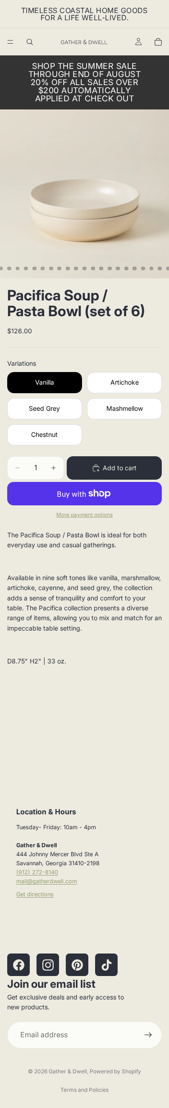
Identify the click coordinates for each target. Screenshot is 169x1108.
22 (160, 268)
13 (85, 268)
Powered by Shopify (115, 1071)
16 (109, 268)
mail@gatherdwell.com (46, 881)
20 (143, 268)
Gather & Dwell (68, 1071)
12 (76, 268)
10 (59, 268)
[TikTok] (106, 965)
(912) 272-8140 (37, 872)
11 (68, 268)
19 (135, 268)
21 (151, 268)
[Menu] (10, 42)
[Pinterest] (77, 965)
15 (101, 268)
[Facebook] (18, 965)
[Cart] (158, 42)
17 (118, 268)
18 (126, 268)
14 (93, 268)
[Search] (30, 42)
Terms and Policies (84, 1089)
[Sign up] (148, 1035)
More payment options (84, 515)
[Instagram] (48, 965)
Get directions (35, 894)
